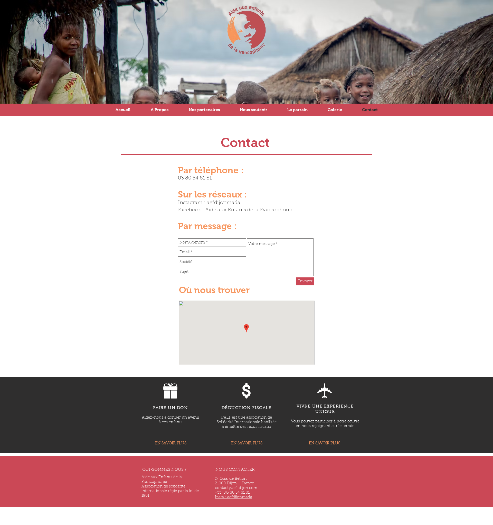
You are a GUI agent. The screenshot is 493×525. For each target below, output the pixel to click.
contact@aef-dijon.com (236, 488)
